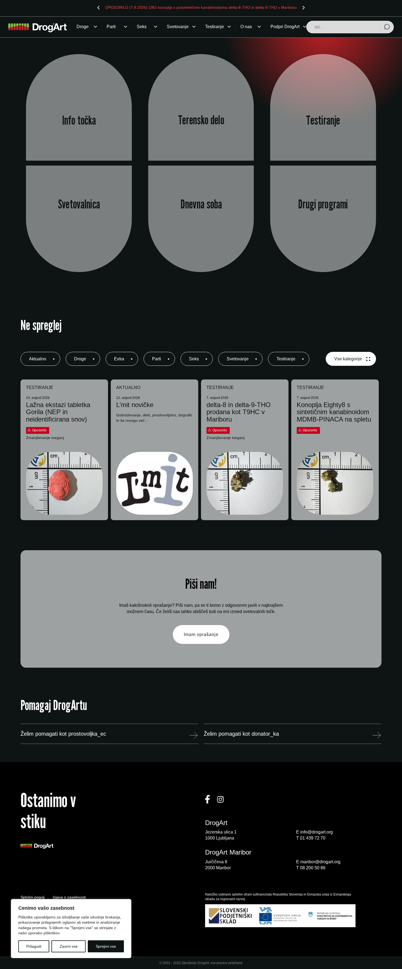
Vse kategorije (348, 359)
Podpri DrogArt (284, 26)
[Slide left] (98, 8)
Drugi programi (323, 204)
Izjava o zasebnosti (69, 897)
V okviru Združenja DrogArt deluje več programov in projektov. (323, 229)
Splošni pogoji (33, 897)
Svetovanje (178, 26)
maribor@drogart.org (320, 861)
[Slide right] (303, 8)
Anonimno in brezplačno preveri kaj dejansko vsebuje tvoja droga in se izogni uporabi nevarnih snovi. (323, 121)
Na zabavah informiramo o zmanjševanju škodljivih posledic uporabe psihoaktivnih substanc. (201, 121)
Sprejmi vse (106, 946)
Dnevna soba (201, 204)
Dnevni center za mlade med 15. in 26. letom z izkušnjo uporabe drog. (201, 229)
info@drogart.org (316, 832)
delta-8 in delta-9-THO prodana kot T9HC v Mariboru (238, 412)
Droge (83, 26)
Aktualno (37, 359)
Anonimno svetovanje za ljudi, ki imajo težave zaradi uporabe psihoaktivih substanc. (79, 229)
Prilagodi (33, 946)
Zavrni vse (69, 946)
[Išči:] (350, 27)
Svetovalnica (79, 204)
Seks (142, 26)
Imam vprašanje (201, 634)
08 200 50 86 (312, 867)
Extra (119, 359)
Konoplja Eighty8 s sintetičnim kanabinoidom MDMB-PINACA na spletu (334, 412)
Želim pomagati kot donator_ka (241, 734)
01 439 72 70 (312, 838)
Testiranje (214, 26)
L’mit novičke (134, 404)
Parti (111, 26)
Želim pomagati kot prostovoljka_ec (63, 734)
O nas (246, 26)
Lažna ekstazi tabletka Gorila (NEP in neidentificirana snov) (58, 412)
